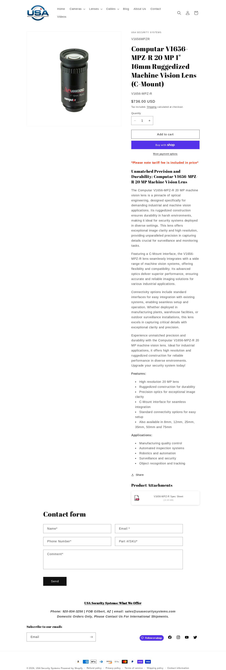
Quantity (136, 113)
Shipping (152, 107)
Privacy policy (113, 668)
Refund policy (94, 668)
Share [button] (140, 474)
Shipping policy (155, 668)
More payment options (165, 154)
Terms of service (134, 668)
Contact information (178, 668)
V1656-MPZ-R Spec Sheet (168, 496)
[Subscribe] (91, 637)
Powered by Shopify (72, 668)
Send (55, 581)
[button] (77, 9)
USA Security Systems (48, 668)
